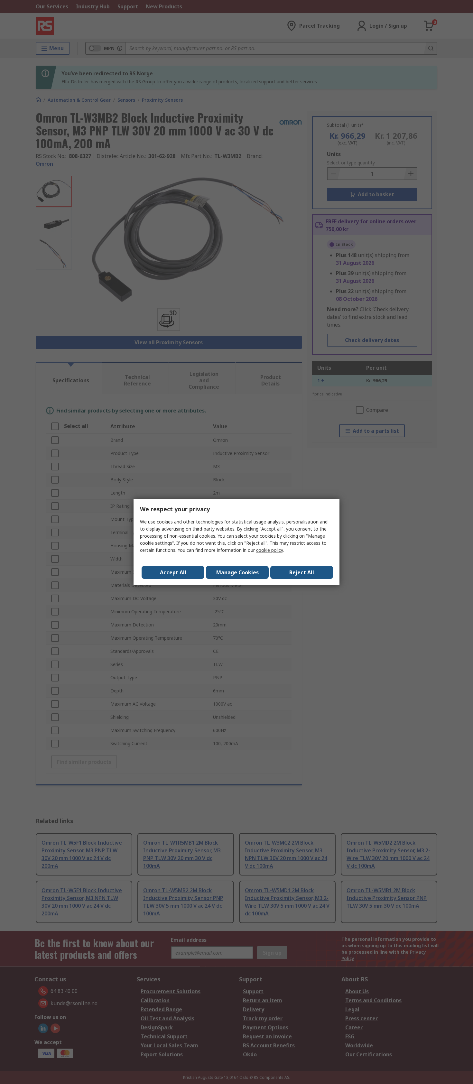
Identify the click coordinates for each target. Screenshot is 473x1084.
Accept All (173, 572)
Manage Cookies (237, 572)
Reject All (301, 572)
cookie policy (269, 550)
